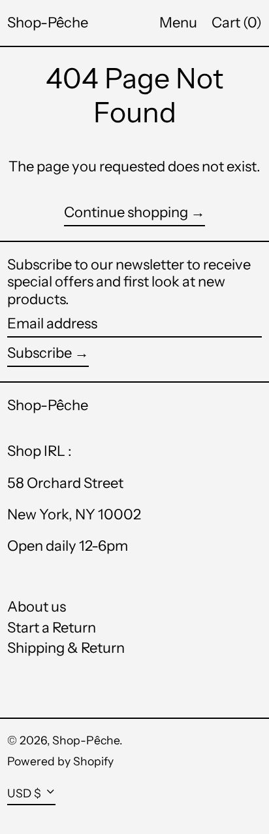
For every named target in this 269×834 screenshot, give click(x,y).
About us (36, 607)
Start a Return (51, 627)
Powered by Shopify (60, 761)
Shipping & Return (66, 648)
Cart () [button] (237, 22)
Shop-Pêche (47, 22)
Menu (178, 22)
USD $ (24, 793)
